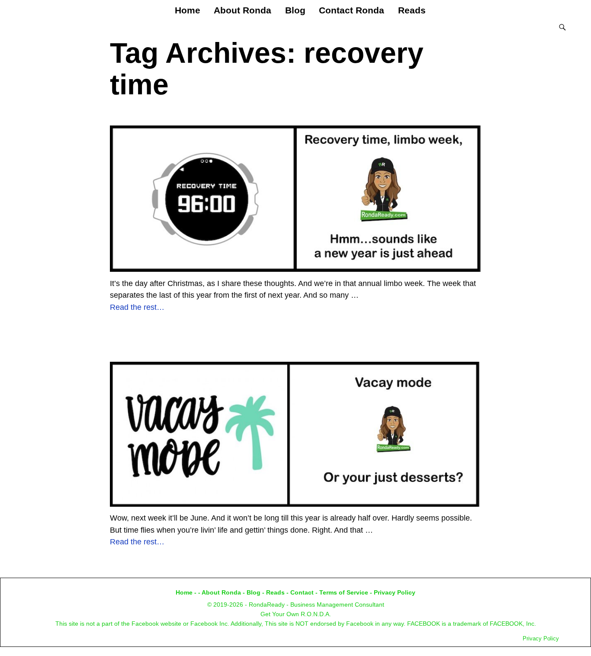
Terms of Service (343, 592)
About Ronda (242, 10)
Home (187, 10)
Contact (302, 592)
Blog (295, 10)
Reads (412, 10)
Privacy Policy (394, 592)
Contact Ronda (351, 10)
